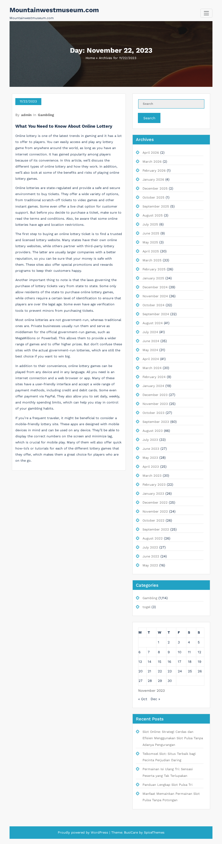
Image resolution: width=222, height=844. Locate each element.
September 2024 (156, 314)
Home (90, 58)
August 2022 (153, 538)
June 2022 (151, 556)
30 (170, 681)
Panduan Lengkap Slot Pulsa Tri (168, 785)
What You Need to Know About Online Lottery (63, 126)
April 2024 (151, 359)
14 (149, 662)
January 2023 (153, 494)
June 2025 (151, 233)
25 (190, 671)
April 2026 (151, 153)
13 (140, 662)
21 (149, 671)
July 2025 (150, 224)
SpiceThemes (153, 832)
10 (179, 652)
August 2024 (153, 323)
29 (160, 681)
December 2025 (155, 188)
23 (170, 671)
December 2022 (155, 502)
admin (26, 115)
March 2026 (152, 162)
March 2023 (152, 476)
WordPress (99, 832)
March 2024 (152, 368)
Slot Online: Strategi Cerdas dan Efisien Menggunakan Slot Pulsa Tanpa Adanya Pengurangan (173, 738)
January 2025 (153, 278)
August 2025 (153, 215)
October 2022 (153, 520)
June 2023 (151, 449)
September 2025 (156, 206)
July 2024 (150, 332)
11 (189, 652)
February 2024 (154, 377)
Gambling (46, 115)
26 (200, 671)
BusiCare (131, 832)
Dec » (155, 699)
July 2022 (150, 547)
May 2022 (150, 565)
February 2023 (154, 485)
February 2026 (154, 171)
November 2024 (155, 296)
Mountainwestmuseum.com (54, 10)
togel (146, 607)
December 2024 (155, 287)
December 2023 (155, 395)
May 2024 (150, 350)
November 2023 (155, 404)
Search (149, 118)
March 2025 (152, 260)
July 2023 (150, 440)
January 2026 (153, 179)
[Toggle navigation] (206, 13)
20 (140, 671)
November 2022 (155, 511)
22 (160, 671)
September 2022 (156, 529)
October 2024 (153, 305)
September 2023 (156, 422)
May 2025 (150, 242)
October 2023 (153, 413)
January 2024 (153, 386)
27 (140, 681)
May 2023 (150, 458)
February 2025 (154, 269)
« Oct (142, 699)
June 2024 (151, 341)
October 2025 (153, 197)
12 (199, 652)
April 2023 (151, 467)
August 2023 (153, 431)
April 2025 (151, 251)
